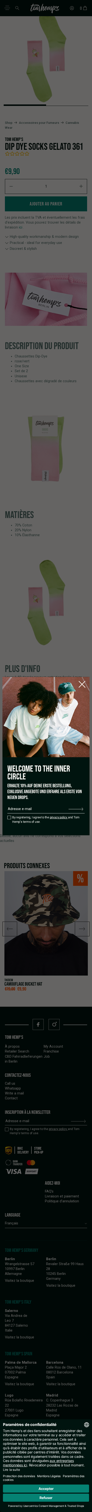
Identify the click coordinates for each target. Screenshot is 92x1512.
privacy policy (59, 817)
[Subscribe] (76, 809)
